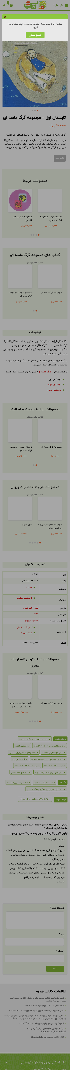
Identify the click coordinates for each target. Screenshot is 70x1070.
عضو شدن (35, 35)
